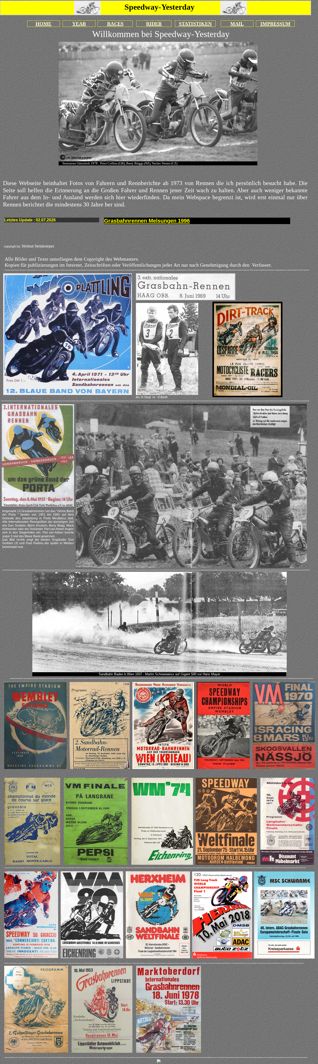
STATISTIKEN (195, 23)
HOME (43, 23)
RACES (115, 23)
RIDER (154, 23)
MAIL (237, 23)
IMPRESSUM (275, 23)
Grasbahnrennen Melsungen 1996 (147, 221)
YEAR (79, 23)
